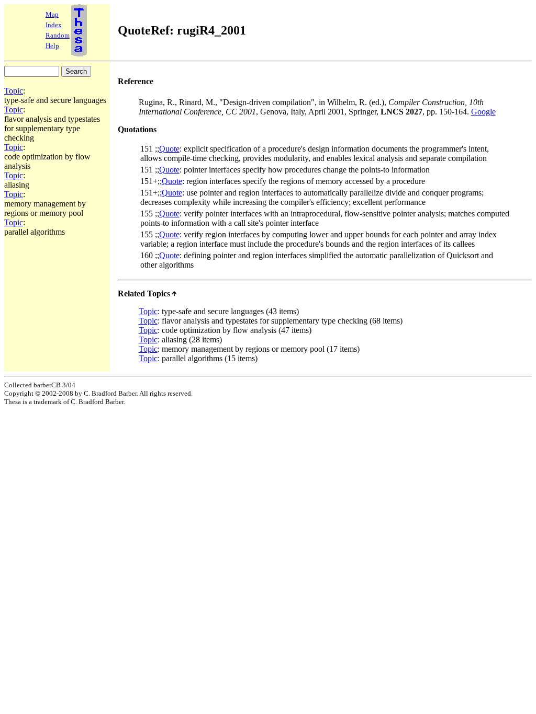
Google (483, 111)
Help (52, 46)
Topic (13, 90)
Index (54, 25)
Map (52, 14)
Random (58, 35)
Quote (169, 148)
